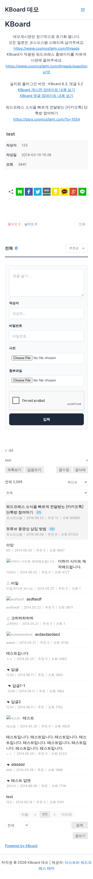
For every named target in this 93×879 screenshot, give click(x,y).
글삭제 (80, 470)
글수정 (64, 470)
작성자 (14, 303)
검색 (79, 825)
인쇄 (82, 224)
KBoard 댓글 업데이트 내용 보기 (46, 96)
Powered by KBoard (21, 846)
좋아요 (14, 224)
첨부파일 (15, 371)
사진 (12, 348)
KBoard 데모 (22, 9)
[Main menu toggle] (83, 10)
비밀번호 (15, 326)
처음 (24, 814)
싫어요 (30, 224)
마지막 (67, 814)
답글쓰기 (34, 470)
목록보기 (14, 470)
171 (45, 814)
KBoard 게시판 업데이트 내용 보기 (46, 90)
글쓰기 (80, 835)
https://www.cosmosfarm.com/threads (47, 48)
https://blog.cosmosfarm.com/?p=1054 (46, 119)
